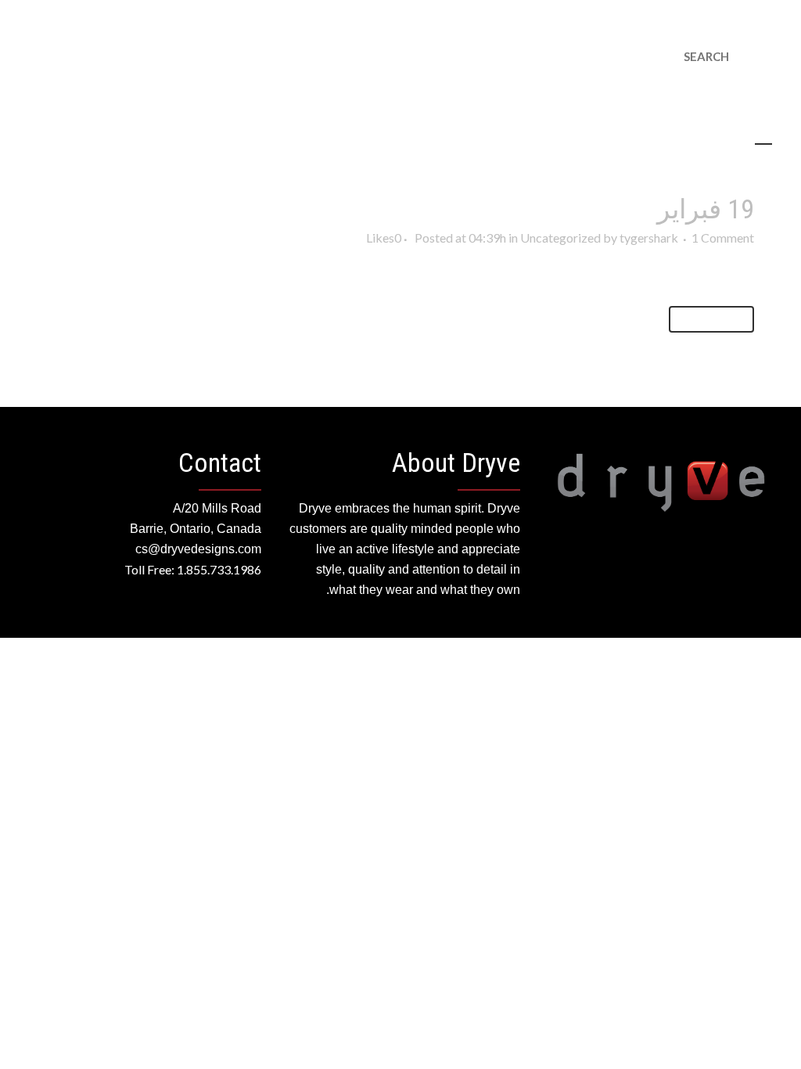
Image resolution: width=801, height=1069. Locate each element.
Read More (711, 319)
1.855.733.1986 (747, 20)
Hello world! (588, 209)
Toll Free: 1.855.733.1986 (192, 569)
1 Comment (722, 237)
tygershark (649, 237)
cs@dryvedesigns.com (658, 20)
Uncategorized (560, 237)
